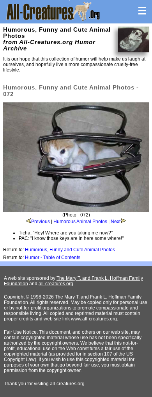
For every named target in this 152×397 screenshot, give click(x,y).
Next (115, 221)
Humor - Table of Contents (52, 257)
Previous (40, 221)
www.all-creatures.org (94, 319)
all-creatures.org (56, 283)
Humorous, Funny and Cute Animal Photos (70, 249)
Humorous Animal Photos (80, 221)
